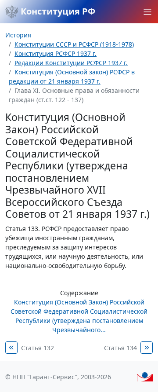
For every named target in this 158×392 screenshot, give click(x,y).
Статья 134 (120, 348)
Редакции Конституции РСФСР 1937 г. (71, 63)
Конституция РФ (56, 11)
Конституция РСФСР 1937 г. (55, 53)
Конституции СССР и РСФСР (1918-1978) (74, 44)
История (18, 35)
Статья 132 (37, 348)
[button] (147, 12)
